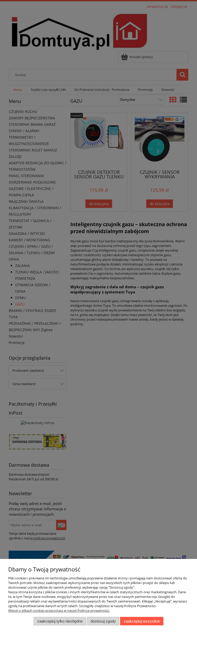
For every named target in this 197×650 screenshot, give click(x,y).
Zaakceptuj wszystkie (142, 621)
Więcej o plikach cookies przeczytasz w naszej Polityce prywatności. (59, 610)
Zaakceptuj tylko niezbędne (60, 621)
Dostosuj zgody (103, 621)
